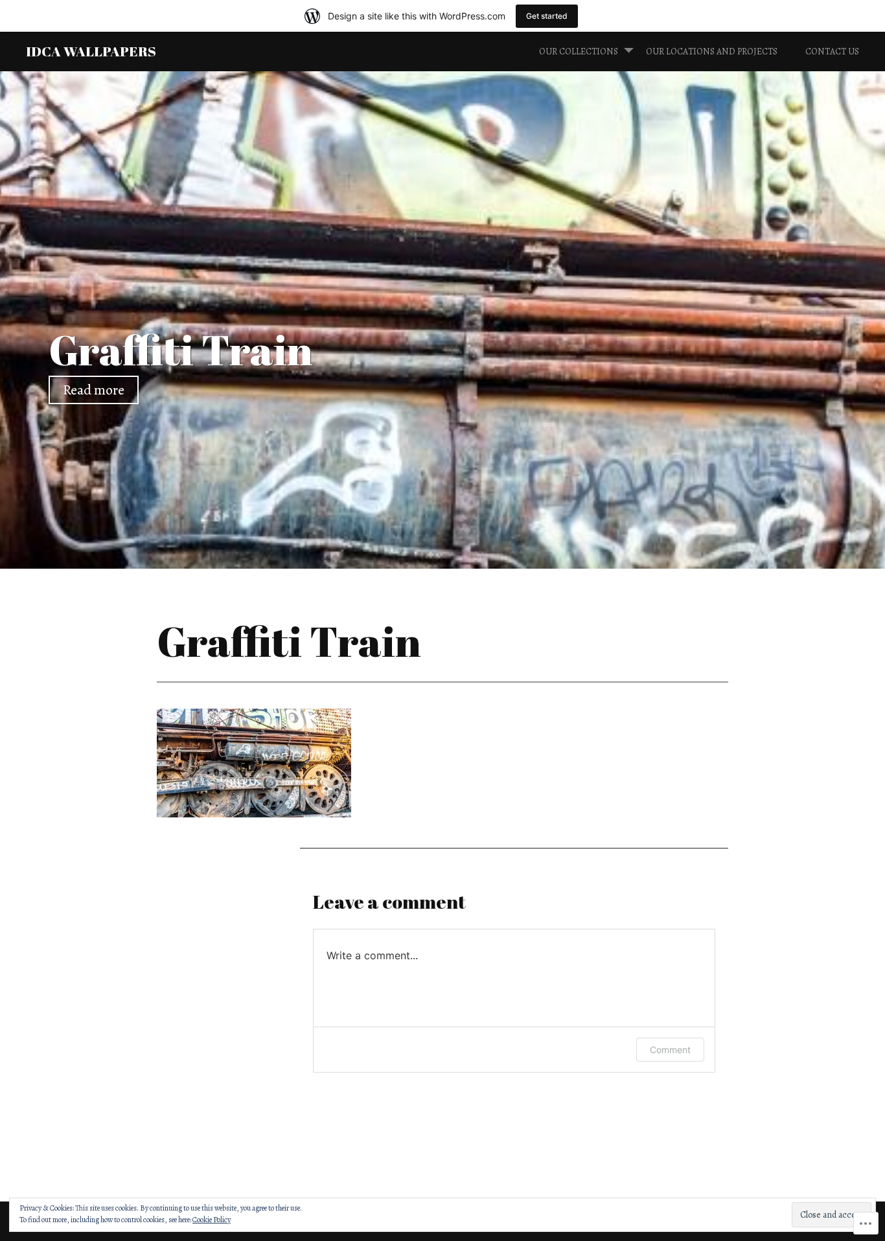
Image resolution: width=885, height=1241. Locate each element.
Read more (93, 390)
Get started (547, 16)
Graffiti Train (181, 349)
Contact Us (832, 51)
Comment (670, 1049)
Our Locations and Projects (711, 51)
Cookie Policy (211, 1219)
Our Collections (578, 51)
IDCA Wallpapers (91, 50)
